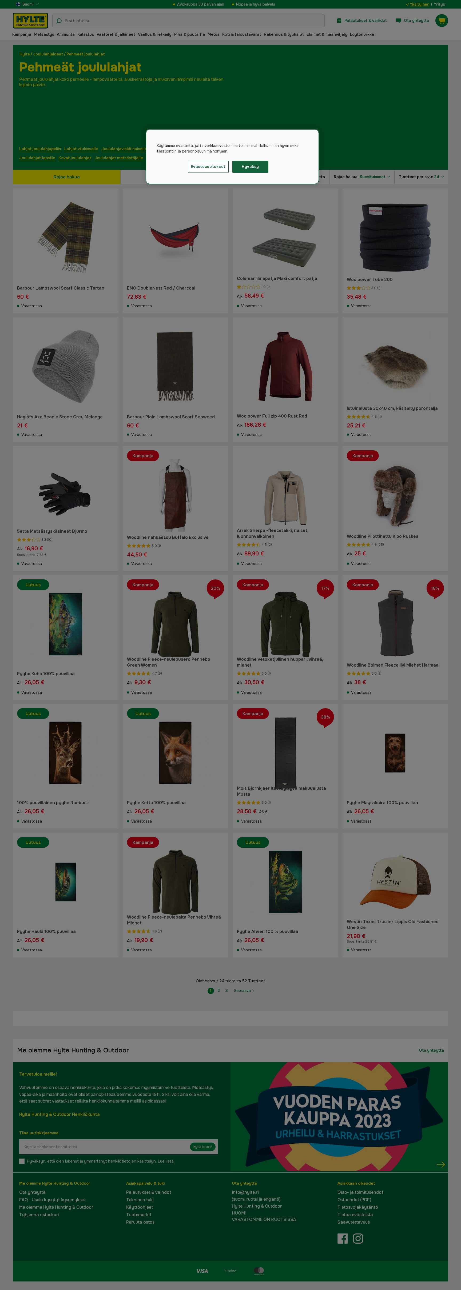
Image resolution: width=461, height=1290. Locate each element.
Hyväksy (250, 166)
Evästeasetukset (208, 166)
